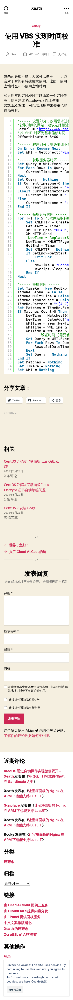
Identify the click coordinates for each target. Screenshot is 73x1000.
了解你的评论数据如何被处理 (26, 736)
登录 (7, 956)
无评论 (62, 54)
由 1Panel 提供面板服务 (22, 917)
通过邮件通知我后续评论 (24, 700)
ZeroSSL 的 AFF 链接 (20, 934)
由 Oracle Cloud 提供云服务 (26, 905)
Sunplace (12, 805)
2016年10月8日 (39, 54)
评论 (8, 593)
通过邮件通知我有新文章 (24, 708)
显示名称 (11, 631)
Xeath (36, 8)
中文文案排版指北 (18, 923)
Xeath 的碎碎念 (16, 929)
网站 (7, 668)
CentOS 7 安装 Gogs (19, 508)
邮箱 (8, 649)
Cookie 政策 (39, 981)
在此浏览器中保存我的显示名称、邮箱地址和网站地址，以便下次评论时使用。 (38, 689)
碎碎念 (36, 26)
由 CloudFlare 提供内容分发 (26, 911)
